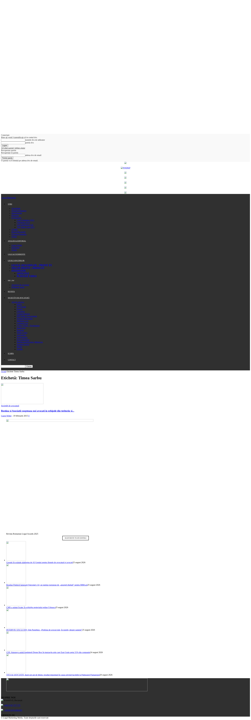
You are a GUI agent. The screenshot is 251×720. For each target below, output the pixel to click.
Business (15, 215)
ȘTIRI (10, 204)
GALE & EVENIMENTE (16, 254)
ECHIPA (11, 353)
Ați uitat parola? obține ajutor (13, 148)
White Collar (22, 333)
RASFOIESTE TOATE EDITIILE (75, 538)
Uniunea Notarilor (19, 234)
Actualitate (16, 208)
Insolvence (21, 328)
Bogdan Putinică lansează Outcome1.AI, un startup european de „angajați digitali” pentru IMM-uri (46, 585)
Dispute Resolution (25, 318)
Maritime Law (22, 321)
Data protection (23, 340)
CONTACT (12, 360)
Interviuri (19, 270)
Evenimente (16, 218)
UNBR (15, 229)
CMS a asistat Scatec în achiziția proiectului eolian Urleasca (30, 607)
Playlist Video (27, 276)
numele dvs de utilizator (35, 140)
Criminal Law (22, 323)
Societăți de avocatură (10, 406)
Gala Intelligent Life (25, 225)
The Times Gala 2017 (26, 227)
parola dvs (29, 143)
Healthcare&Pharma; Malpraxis (30, 342)
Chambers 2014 (23, 222)
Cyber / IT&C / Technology (28, 326)
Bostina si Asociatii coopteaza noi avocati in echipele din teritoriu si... (37, 410)
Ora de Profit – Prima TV (28, 267)
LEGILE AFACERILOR (16, 261)
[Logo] (1, 198)
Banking (20, 330)
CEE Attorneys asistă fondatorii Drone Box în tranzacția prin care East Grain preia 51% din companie (48, 652)
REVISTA (11, 291)
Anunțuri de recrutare (20, 285)
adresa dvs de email (33, 155)
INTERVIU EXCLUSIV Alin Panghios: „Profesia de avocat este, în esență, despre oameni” (44, 630)
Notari (14, 237)
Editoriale (15, 247)
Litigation (21, 311)
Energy (20, 309)
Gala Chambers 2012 (25, 220)
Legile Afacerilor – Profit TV (32, 265)
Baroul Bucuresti (18, 232)
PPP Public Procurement (27, 316)
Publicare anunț (18, 287)
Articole (23, 273)
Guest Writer (17, 245)
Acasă (3, 371)
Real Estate (21, 307)
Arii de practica (18, 302)
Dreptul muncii (23, 344)
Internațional (17, 213)
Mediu (19, 347)
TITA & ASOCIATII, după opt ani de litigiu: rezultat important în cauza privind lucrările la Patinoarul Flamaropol (53, 675)
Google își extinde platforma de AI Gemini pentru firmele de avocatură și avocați (39, 562)
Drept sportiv (22, 337)
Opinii (14, 250)
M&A (19, 304)
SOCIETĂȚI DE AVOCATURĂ (18, 298)
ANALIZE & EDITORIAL (17, 241)
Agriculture (21, 335)
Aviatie (20, 349)
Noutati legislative (19, 211)
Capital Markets (23, 314)
